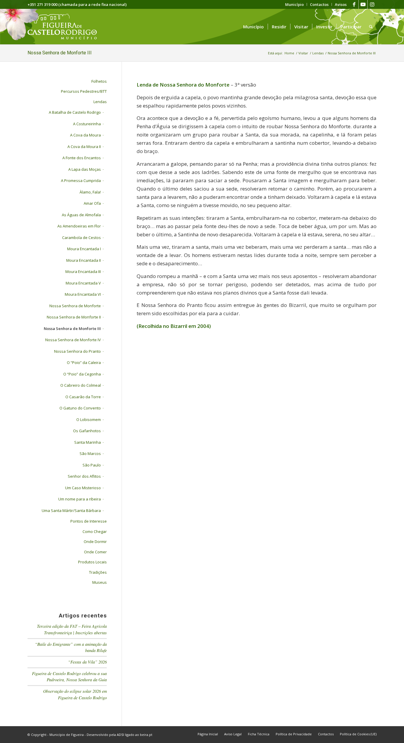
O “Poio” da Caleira (84, 362)
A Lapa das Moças (84, 169)
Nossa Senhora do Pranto (77, 351)
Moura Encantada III (83, 271)
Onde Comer (95, 552)
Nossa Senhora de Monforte (75, 305)
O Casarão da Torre (83, 396)
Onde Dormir (95, 541)
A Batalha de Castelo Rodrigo (75, 112)
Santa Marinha (87, 442)
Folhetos (99, 81)
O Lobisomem (88, 419)
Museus (99, 582)
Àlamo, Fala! (90, 192)
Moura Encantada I (84, 248)
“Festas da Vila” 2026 (87, 662)
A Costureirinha (87, 123)
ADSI (120, 734)
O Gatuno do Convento (80, 408)
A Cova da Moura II (84, 146)
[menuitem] (294, 4)
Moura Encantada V (83, 283)
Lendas (100, 101)
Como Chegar (95, 531)
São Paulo (92, 465)
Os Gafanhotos (87, 430)
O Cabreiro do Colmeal (80, 385)
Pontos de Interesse (88, 521)
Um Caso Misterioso (83, 487)
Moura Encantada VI (83, 294)
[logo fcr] (67, 26)
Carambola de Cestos (81, 237)
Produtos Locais (92, 562)
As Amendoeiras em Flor (79, 226)
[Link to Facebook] (354, 4)
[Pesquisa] (370, 26)
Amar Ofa (92, 203)
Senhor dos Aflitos (84, 476)
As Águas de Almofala (81, 214)
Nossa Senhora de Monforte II (74, 317)
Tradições (98, 572)
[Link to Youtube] (363, 4)
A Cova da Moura (85, 135)
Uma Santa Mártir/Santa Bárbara (71, 510)
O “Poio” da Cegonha (82, 374)
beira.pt (146, 734)
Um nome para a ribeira (79, 499)
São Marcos (90, 453)
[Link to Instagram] (372, 4)
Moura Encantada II (83, 260)
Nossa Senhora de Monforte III (60, 53)
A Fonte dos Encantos (81, 157)
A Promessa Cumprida (81, 180)
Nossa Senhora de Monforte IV (73, 339)
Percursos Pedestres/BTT (84, 91)
